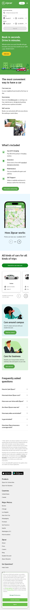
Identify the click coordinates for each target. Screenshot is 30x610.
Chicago (4, 509)
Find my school (10, 332)
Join (22, 3)
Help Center (5, 567)
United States (5, 494)
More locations (6, 534)
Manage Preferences (15, 595)
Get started (9, 366)
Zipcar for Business (7, 485)
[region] (15, 590)
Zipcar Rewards (6, 559)
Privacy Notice (8, 588)
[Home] (7, 3)
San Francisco (5, 525)
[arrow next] (19, 242)
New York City (6, 515)
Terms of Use (10, 590)
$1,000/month (12, 100)
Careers (4, 549)
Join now (6, 54)
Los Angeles (5, 512)
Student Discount (6, 555)
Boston (4, 505)
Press (3, 546)
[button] (4, 18)
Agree (15, 604)
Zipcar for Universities (8, 482)
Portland (4, 521)
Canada (4, 497)
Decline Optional (15, 599)
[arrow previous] (11, 242)
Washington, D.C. (6, 531)
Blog (3, 552)
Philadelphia (5, 518)
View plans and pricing (10, 188)
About (3, 543)
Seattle (4, 528)
